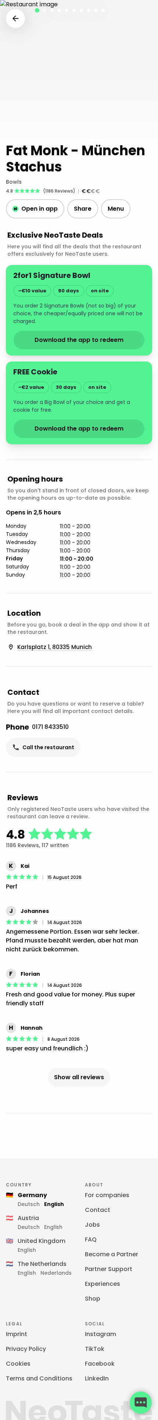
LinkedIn (97, 1378)
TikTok (94, 1349)
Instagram (100, 1334)
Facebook (100, 1363)
